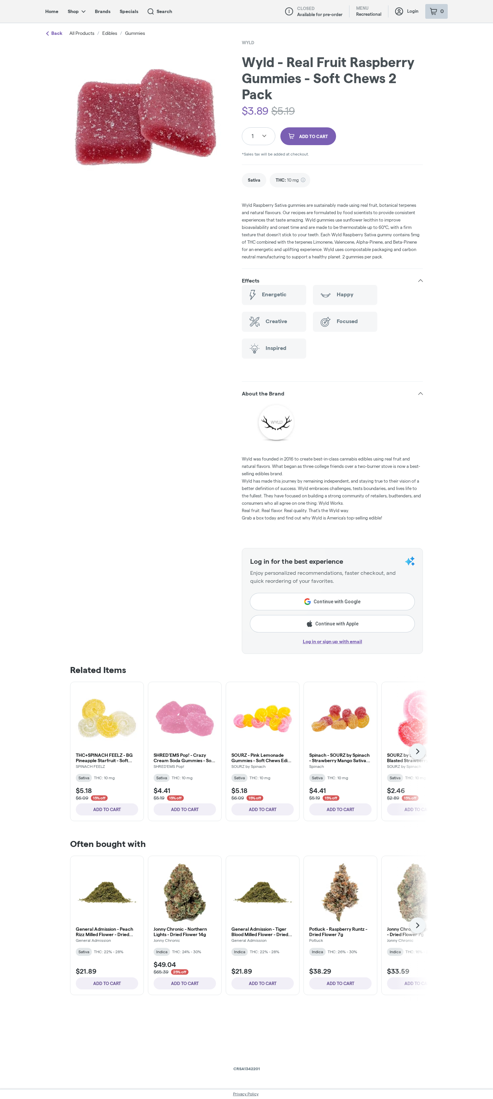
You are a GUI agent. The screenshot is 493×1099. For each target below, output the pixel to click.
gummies (135, 33)
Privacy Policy (246, 1094)
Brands (102, 11)
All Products (81, 33)
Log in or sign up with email (332, 641)
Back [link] (56, 33)
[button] (332, 281)
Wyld (248, 42)
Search (164, 11)
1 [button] (253, 136)
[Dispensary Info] (289, 11)
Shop (73, 11)
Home (51, 11)
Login (413, 11)
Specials (129, 11)
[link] (254, 180)
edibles (109, 33)
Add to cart (107, 809)
